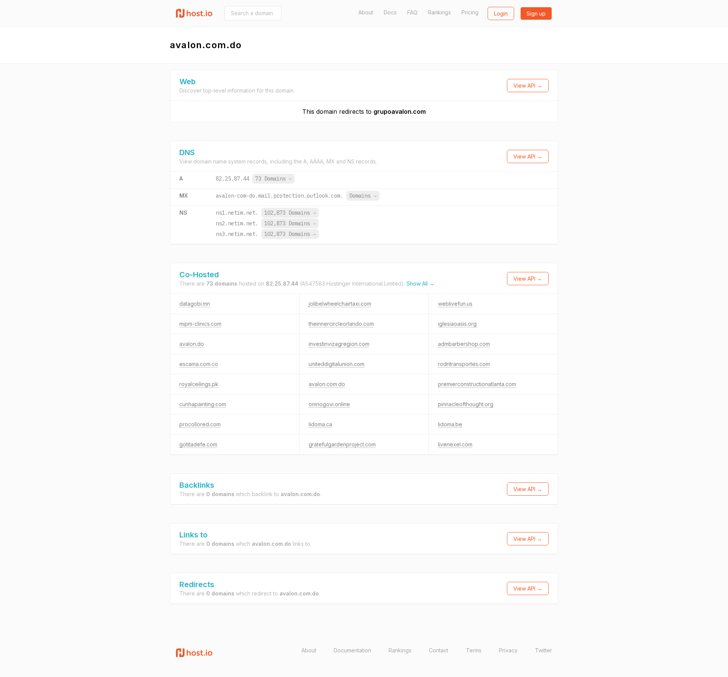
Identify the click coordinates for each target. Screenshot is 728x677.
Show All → (420, 283)
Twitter (543, 650)
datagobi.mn (194, 303)
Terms (474, 650)
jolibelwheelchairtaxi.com (340, 303)
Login (501, 13)
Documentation (352, 650)
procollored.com (200, 424)
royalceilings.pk (198, 384)
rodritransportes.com (464, 364)
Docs (390, 12)
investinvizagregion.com (339, 344)
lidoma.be (450, 424)
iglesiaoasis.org (457, 323)
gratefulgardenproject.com (342, 444)
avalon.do (191, 344)
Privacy (508, 650)
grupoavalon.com (399, 111)
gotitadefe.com (198, 444)
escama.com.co (198, 364)
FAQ (412, 12)
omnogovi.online (329, 404)
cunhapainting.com (202, 404)
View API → (527, 85)
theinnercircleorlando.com (341, 323)
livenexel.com (455, 444)
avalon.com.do (327, 384)
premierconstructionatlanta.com (477, 384)
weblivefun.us (455, 303)
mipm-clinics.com (200, 323)
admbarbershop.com (464, 344)
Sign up (536, 13)
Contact (438, 650)
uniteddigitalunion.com (336, 364)
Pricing (470, 12)
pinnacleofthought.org (465, 404)
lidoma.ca (320, 424)
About (365, 12)
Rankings (439, 12)
